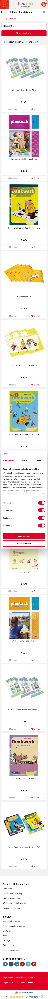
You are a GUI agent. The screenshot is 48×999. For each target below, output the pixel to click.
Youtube (23, 964)
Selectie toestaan (24, 543)
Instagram (11, 964)
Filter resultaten (24, 33)
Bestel (37, 109)
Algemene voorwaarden (13, 977)
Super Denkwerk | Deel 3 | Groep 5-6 (24, 434)
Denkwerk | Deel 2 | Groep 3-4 (24, 778)
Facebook (6, 964)
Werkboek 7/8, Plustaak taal (24, 641)
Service (7, 916)
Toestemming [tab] (9, 460)
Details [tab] (24, 460)
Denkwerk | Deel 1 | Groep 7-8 (24, 365)
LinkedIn (17, 964)
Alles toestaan (24, 536)
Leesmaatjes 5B (24, 296)
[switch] (41, 510)
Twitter (28, 964)
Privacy (31, 977)
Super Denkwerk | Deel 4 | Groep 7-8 (24, 228)
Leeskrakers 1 (24, 572)
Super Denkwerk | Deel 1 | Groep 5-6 (24, 847)
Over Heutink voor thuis (16, 884)
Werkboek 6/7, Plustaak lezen (24, 159)
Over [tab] (39, 460)
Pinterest (34, 964)
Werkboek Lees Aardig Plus (24, 90)
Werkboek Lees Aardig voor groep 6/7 (24, 709)
